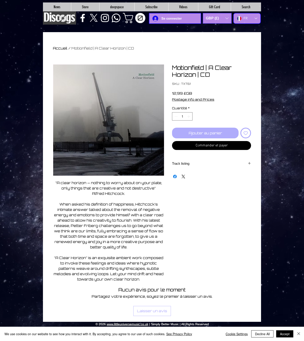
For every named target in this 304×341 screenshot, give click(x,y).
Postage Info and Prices (193, 99)
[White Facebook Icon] (82, 17)
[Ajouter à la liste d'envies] (245, 133)
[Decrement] (175, 116)
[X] (93, 17)
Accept (285, 334)
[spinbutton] (182, 116)
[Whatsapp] (116, 17)
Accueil (60, 48)
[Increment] (189, 116)
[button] (135, 18)
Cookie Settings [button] (237, 334)
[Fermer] (298, 333)
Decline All (262, 334)
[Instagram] (104, 17)
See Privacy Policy (179, 334)
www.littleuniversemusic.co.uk (127, 324)
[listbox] (217, 18)
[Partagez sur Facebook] (175, 176)
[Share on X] (183, 176)
